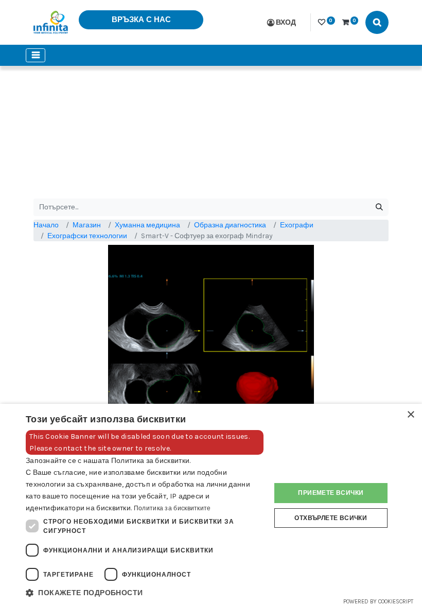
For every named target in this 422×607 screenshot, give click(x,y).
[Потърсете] (379, 207)
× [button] (410, 415)
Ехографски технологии (87, 235)
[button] (144, 592)
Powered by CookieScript (378, 601)
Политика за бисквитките (172, 508)
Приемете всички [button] (330, 492)
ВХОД (286, 22)
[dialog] (211, 505)
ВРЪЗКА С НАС (141, 19)
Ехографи (296, 225)
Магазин (87, 225)
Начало (46, 225)
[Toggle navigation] (35, 55)
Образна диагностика (230, 225)
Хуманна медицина (147, 225)
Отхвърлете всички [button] (330, 518)
